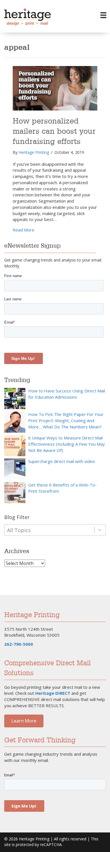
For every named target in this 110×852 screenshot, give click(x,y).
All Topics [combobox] (19, 530)
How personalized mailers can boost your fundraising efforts (54, 131)
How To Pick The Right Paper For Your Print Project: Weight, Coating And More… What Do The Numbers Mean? (66, 420)
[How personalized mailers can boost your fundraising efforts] (55, 88)
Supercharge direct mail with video (61, 461)
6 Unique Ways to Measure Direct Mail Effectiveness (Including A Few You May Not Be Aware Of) (66, 444)
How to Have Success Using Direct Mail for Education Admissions (66, 394)
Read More (23, 230)
